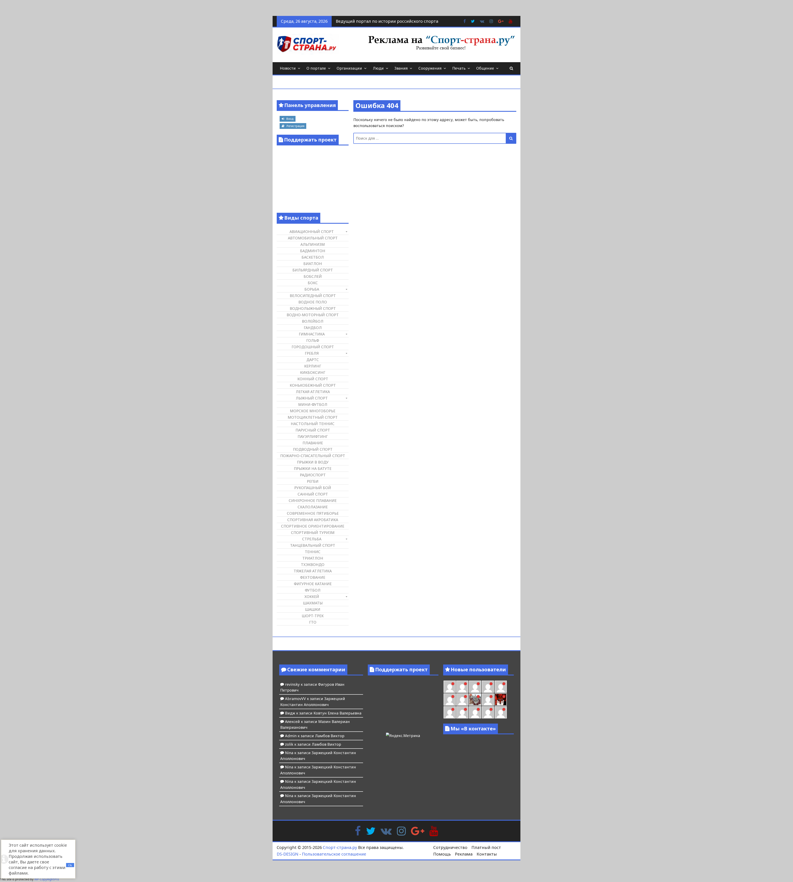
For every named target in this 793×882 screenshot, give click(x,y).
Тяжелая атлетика (313, 570)
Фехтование (312, 577)
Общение (485, 68)
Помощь (442, 854)
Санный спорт (313, 494)
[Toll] (462, 686)
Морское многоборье (312, 410)
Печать (458, 68)
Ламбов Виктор (329, 735)
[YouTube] (433, 830)
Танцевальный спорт (312, 545)
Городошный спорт (313, 346)
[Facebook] (358, 830)
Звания (401, 68)
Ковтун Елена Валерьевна (337, 713)
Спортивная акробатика (312, 519)
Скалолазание (313, 506)
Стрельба (311, 538)
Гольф (312, 340)
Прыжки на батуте (312, 468)
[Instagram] (401, 830)
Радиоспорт (313, 474)
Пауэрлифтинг (313, 436)
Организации (349, 68)
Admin (291, 735)
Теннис (313, 551)
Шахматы (313, 602)
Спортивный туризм (313, 532)
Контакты (487, 854)
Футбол (313, 590)
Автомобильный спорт (313, 237)
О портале (316, 68)
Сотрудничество (450, 847)
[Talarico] (449, 686)
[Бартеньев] (449, 712)
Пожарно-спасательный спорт (312, 455)
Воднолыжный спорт (313, 308)
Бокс (313, 282)
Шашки (312, 609)
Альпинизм (312, 244)
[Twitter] (371, 830)
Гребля (312, 353)
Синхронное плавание (313, 500)
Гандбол (313, 327)
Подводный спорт (312, 449)
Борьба (311, 289)
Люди (378, 68)
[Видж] (500, 712)
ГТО (312, 622)
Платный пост (486, 847)
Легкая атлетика (313, 391)
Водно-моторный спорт (313, 314)
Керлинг (312, 366)
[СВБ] (475, 712)
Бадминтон (312, 250)
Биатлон (312, 263)
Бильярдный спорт (312, 269)
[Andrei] (462, 712)
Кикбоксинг (312, 372)
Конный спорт (312, 378)
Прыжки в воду (313, 462)
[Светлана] (449, 699)
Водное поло (312, 302)
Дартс (312, 359)
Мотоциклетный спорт (313, 417)
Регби (312, 481)
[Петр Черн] (475, 686)
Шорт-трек (313, 615)
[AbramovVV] (488, 712)
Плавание (313, 442)
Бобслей (313, 276)
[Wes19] (475, 699)
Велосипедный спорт (313, 295)
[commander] (462, 699)
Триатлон (312, 558)
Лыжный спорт (312, 398)
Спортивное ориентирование (312, 526)
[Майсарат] (500, 699)
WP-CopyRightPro (46, 879)
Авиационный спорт (312, 231)
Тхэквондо (312, 564)
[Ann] (488, 686)
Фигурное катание (313, 583)
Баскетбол (313, 257)
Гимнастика (312, 334)
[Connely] (500, 686)
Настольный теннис (313, 423)
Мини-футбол (312, 404)
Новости (288, 68)
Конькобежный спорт (313, 385)
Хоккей (311, 596)
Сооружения (430, 68)
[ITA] (488, 699)
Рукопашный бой (312, 487)
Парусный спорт (313, 430)
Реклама (463, 854)
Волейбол (312, 321)
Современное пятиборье (313, 513)
